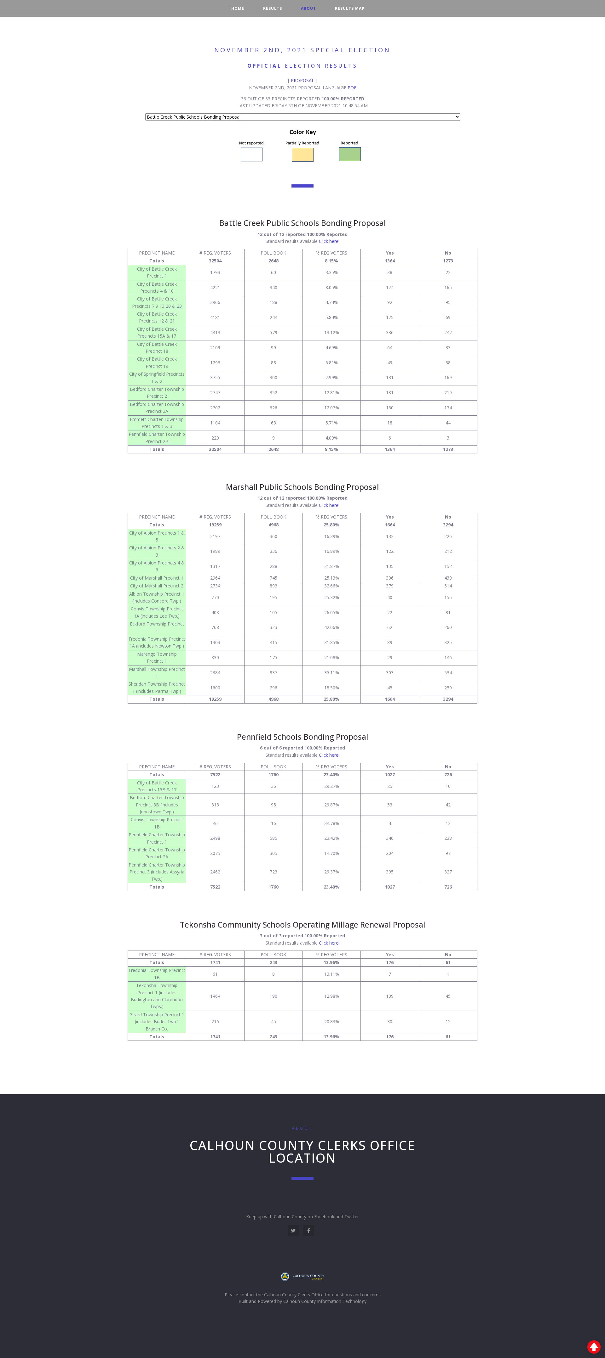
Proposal (302, 80)
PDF (352, 88)
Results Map (349, 8)
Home (237, 8)
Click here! (329, 241)
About (308, 8)
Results (272, 8)
